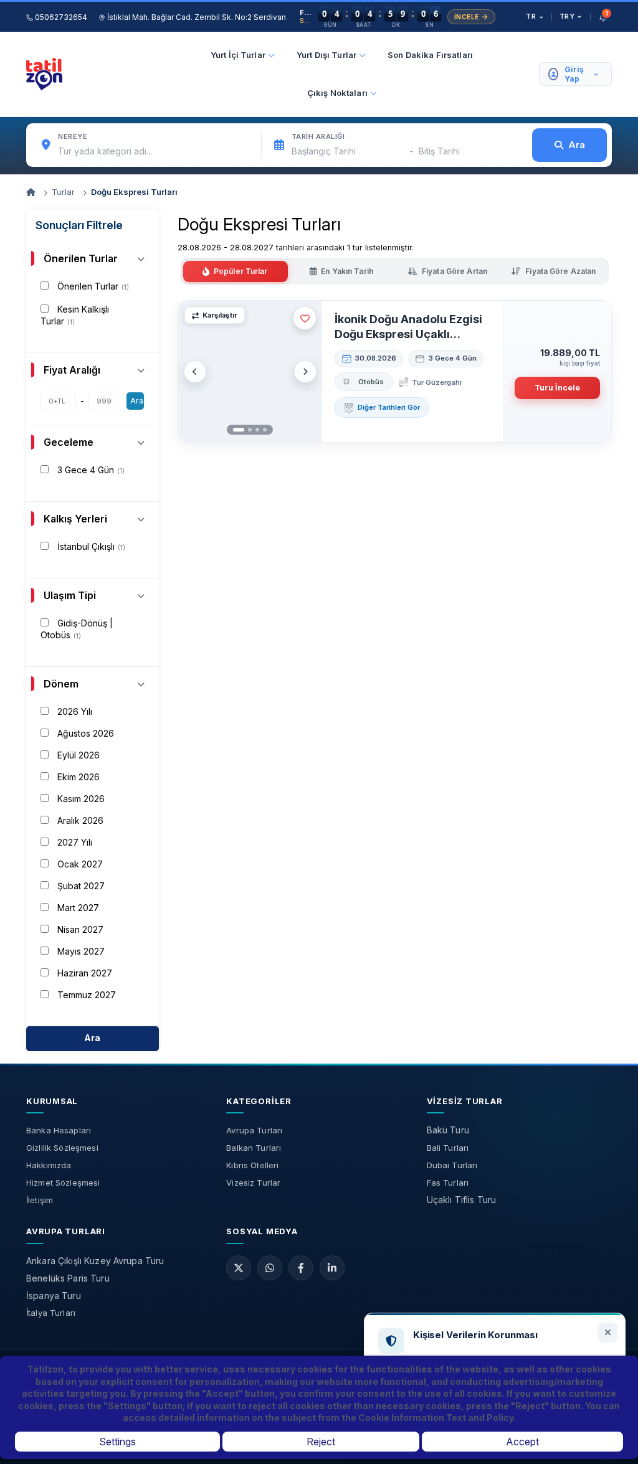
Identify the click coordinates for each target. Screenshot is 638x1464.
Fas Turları (448, 1183)
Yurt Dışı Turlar (326, 55)
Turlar (63, 192)
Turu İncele (557, 387)
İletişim (39, 1200)
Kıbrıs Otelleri (252, 1165)
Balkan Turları (253, 1148)
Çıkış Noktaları (337, 93)
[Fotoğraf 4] (265, 430)
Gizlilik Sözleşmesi (62, 1148)
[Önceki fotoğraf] (195, 371)
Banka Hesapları (58, 1130)
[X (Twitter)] (238, 1267)
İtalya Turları (50, 1313)
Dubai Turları (452, 1165)
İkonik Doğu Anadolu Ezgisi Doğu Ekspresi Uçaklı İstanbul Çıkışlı (408, 327)
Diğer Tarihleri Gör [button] (389, 407)
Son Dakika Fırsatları (430, 55)
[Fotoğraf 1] (238, 430)
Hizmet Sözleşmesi (63, 1183)
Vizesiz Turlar (253, 1183)
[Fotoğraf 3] (257, 430)
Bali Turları (448, 1148)
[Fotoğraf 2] (250, 430)
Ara (136, 400)
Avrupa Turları (254, 1130)
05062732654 (60, 17)
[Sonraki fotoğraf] (305, 371)
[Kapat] (607, 1333)
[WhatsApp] (269, 1267)
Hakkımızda (48, 1165)
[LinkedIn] (332, 1267)
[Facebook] (300, 1267)
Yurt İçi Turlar (238, 55)
